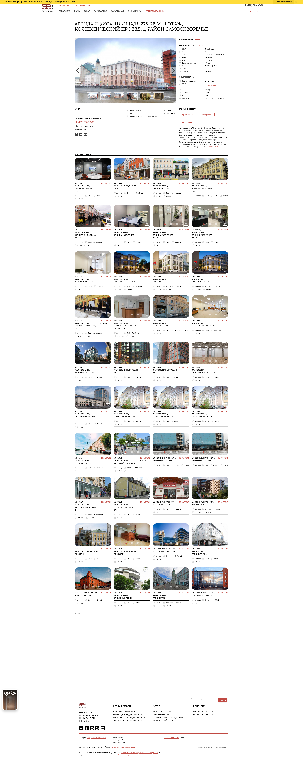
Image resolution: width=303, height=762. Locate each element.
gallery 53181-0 (165, 361)
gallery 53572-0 (204, 314)
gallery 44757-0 (126, 587)
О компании (135, 11)
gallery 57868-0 (126, 270)
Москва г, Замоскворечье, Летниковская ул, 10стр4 (86, 370)
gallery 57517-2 (99, 314)
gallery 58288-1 (210, 224)
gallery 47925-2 (216, 452)
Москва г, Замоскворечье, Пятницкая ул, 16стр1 (162, 186)
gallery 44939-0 (87, 587)
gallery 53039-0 (87, 405)
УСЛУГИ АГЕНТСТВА (162, 711)
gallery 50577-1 (210, 405)
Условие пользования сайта (123, 747)
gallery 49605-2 (99, 452)
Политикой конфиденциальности (123, 755)
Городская (64, 11)
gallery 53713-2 (177, 314)
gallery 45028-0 (204, 543)
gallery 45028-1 (210, 543)
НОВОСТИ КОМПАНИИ (89, 715)
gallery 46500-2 (99, 543)
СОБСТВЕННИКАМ (161, 714)
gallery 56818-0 (126, 314)
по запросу (213, 85)
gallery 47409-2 (138, 496)
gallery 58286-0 (126, 224)
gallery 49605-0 (87, 452)
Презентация (187, 115)
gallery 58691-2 (216, 177)
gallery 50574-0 (165, 405)
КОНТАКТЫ (84, 721)
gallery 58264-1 (93, 270)
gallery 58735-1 (171, 177)
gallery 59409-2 (99, 177)
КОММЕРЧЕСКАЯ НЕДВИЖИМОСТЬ (129, 717)
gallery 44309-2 (216, 587)
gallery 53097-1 (210, 361)
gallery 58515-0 (87, 224)
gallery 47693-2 (99, 496)
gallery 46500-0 (87, 543)
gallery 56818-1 (132, 314)
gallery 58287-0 (165, 224)
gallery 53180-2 (138, 361)
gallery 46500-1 (93, 543)
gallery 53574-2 (99, 361)
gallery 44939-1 (93, 587)
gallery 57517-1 (93, 314)
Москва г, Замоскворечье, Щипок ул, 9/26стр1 (125, 551)
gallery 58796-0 (126, 177)
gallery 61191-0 (204, 496)
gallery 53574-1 (93, 361)
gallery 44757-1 (132, 587)
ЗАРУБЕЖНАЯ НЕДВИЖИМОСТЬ (127, 720)
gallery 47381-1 (171, 496)
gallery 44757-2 (138, 587)
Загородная (100, 11)
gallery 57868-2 (138, 270)
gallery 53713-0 (165, 314)
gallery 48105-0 (126, 452)
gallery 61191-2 (216, 496)
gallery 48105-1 (132, 452)
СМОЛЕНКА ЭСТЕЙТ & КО (82, 705)
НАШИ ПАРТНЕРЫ (87, 718)
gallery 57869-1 (171, 270)
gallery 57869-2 (177, 270)
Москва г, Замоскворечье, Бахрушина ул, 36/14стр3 (125, 279)
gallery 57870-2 (216, 270)
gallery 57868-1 (132, 270)
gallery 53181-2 (177, 361)
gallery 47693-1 (93, 496)
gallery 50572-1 (132, 405)
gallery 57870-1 (210, 270)
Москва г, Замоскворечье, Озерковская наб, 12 (84, 460)
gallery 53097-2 (216, 361)
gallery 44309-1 (210, 587)
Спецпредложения (156, 11)
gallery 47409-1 (132, 496)
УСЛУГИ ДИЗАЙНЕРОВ (163, 720)
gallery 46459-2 (138, 543)
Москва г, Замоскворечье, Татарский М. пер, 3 (161, 323)
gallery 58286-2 (138, 224)
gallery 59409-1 (93, 177)
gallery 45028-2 (216, 543)
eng (258, 11)
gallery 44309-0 (204, 587)
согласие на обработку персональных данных (139, 753)
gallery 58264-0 (87, 270)
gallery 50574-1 (171, 405)
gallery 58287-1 (171, 224)
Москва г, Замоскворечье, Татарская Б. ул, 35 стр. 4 (124, 414)
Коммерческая (82, 11)
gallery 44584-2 (177, 587)
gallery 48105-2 (138, 452)
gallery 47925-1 (210, 452)
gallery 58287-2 (177, 224)
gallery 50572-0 (126, 405)
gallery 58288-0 (204, 224)
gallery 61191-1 (210, 496)
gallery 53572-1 (210, 314)
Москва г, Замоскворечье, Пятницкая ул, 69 (199, 551)
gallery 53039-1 (93, 405)
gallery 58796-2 (138, 177)
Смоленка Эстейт (48, 8)
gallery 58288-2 (216, 224)
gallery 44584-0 (165, 587)
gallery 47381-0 (165, 496)
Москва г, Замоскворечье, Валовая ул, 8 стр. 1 (86, 551)
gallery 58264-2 (99, 270)
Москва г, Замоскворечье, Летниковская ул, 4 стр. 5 (203, 370)
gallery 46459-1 (132, 543)
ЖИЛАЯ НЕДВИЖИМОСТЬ (124, 711)
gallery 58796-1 (132, 177)
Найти (223, 700)
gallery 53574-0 (87, 361)
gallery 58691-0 (204, 177)
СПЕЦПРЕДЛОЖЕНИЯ (203, 711)
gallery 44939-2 (99, 587)
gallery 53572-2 (216, 314)
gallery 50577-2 (216, 405)
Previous (78, 70)
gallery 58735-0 (165, 177)
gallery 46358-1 (171, 543)
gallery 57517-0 (87, 314)
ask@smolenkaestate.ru (84, 126)
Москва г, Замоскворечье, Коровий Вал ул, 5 (126, 370)
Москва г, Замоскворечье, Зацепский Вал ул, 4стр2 (125, 460)
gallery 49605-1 (93, 452)
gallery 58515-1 (93, 224)
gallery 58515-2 (99, 224)
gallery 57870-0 (204, 270)
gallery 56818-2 (138, 314)
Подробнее (187, 122)
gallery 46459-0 (126, 543)
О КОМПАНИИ (85, 712)
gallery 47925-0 (204, 452)
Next (173, 70)
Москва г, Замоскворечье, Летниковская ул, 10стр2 (86, 279)
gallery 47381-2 (177, 496)
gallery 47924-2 (177, 452)
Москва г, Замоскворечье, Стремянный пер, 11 (123, 595)
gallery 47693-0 (87, 496)
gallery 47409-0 (126, 496)
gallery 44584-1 (171, 587)
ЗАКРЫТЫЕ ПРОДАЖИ (203, 714)
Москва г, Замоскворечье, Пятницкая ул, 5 (160, 595)
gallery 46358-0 (165, 543)
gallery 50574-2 (177, 405)
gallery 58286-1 (132, 224)
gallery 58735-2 (177, 177)
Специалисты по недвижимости (88, 118)
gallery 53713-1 (171, 314)
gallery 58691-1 (210, 177)
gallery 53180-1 (132, 361)
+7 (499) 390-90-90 (253, 5)
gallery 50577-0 (204, 405)
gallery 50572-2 (138, 405)
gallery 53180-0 (126, 361)
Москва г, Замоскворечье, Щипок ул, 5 (125, 186)
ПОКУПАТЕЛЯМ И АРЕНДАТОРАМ (168, 717)
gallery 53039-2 (99, 405)
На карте (201, 45)
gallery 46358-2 (177, 543)
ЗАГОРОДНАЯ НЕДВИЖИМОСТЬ (127, 714)
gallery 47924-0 (165, 452)
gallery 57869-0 (165, 270)
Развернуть (213, 146)
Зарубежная (117, 11)
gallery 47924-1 (171, 452)
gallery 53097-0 (204, 361)
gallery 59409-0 (87, 177)
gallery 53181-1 (171, 361)
